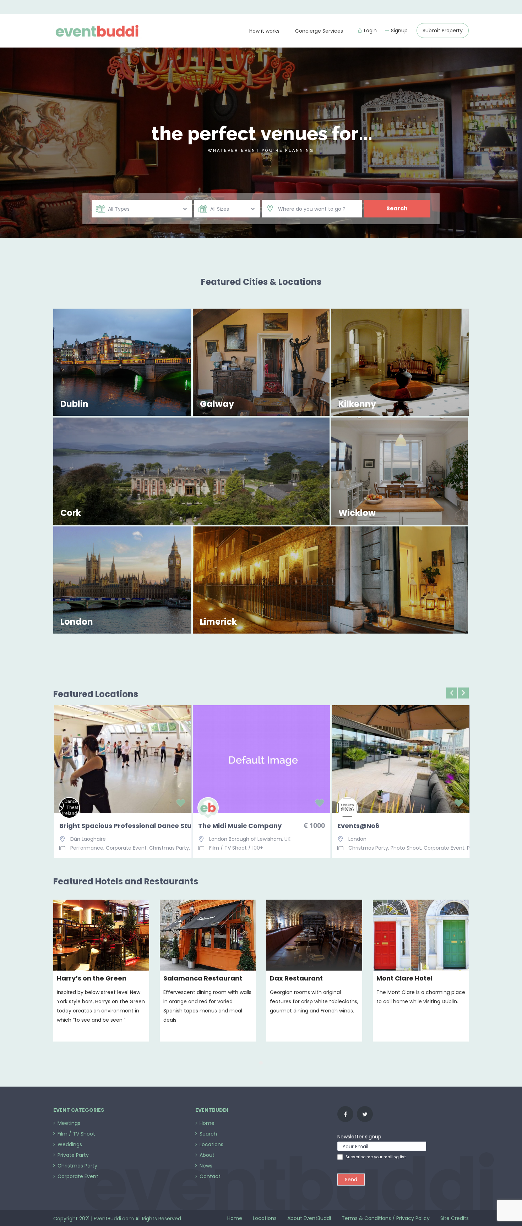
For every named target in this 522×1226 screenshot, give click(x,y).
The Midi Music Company (240, 825)
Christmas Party (169, 847)
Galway (217, 404)
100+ (257, 847)
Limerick (218, 622)
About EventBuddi (309, 1218)
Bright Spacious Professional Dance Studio (122, 825)
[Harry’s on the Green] (101, 935)
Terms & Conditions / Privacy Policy (386, 1218)
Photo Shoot (406, 847)
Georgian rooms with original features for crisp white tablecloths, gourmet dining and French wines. (314, 1001)
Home (234, 1218)
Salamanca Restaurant (202, 978)
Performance (86, 847)
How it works (264, 30)
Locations (265, 1218)
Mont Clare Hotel (404, 978)
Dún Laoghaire (88, 839)
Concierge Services (319, 30)
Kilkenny (357, 404)
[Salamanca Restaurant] (208, 935)
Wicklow (357, 513)
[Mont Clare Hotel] (421, 935)
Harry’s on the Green (91, 978)
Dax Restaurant (296, 978)
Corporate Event (126, 847)
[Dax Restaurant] (314, 935)
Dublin (74, 404)
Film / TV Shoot (228, 847)
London (76, 622)
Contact (210, 1176)
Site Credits (454, 1218)
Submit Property (443, 30)
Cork (70, 513)
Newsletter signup (359, 1136)
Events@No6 (358, 825)
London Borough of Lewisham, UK (249, 839)
